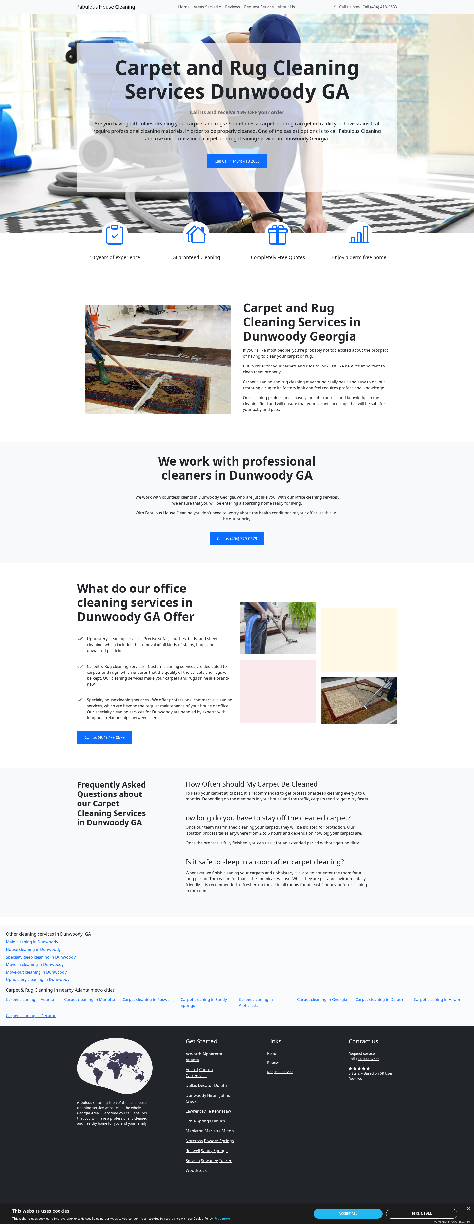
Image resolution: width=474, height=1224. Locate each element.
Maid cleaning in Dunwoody (32, 942)
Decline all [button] (422, 1213)
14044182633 (368, 1058)
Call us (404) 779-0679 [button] (237, 538)
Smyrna (193, 1160)
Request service (280, 1071)
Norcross (194, 1140)
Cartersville (196, 1075)
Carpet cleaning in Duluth (379, 999)
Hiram (213, 1095)
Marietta (213, 1131)
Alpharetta (212, 1054)
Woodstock (196, 1170)
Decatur (205, 1085)
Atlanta (192, 1059)
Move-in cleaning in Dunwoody (35, 964)
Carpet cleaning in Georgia (322, 999)
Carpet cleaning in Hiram (437, 999)
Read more (222, 1218)
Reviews (232, 7)
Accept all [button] (348, 1213)
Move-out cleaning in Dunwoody (36, 972)
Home (184, 7)
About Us (286, 7)
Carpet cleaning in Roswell (147, 999)
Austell (192, 1069)
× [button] (468, 1209)
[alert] (237, 1214)
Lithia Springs (198, 1121)
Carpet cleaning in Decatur (31, 1015)
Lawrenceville (198, 1111)
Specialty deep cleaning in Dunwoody (41, 957)
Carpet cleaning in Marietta (89, 999)
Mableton (195, 1131)
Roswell (193, 1150)
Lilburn (218, 1121)
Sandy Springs (214, 1150)
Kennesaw (221, 1111)
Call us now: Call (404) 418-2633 (367, 7)
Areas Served (206, 7)
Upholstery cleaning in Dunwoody (37, 979)
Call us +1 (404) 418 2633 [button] (237, 161)
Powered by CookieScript (452, 1221)
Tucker (225, 1160)
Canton (206, 1069)
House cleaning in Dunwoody (33, 949)
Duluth (220, 1085)
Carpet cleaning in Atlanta (30, 999)
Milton (228, 1131)
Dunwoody (196, 1095)
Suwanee (209, 1160)
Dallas (191, 1085)
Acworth (193, 1054)
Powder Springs (219, 1140)
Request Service (259, 7)
